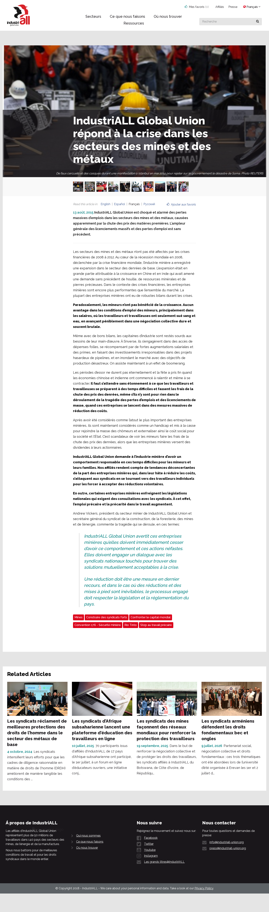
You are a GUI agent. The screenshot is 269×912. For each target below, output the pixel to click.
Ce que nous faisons (89, 841)
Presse (232, 7)
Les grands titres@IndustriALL (164, 862)
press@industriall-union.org (228, 848)
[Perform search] (257, 21)
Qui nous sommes (88, 835)
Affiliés (219, 7)
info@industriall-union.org (227, 842)
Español (119, 204)
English (105, 204)
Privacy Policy (204, 888)
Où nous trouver (87, 847)
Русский (149, 204)
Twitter (149, 844)
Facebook (151, 838)
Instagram (151, 855)
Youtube (150, 850)
